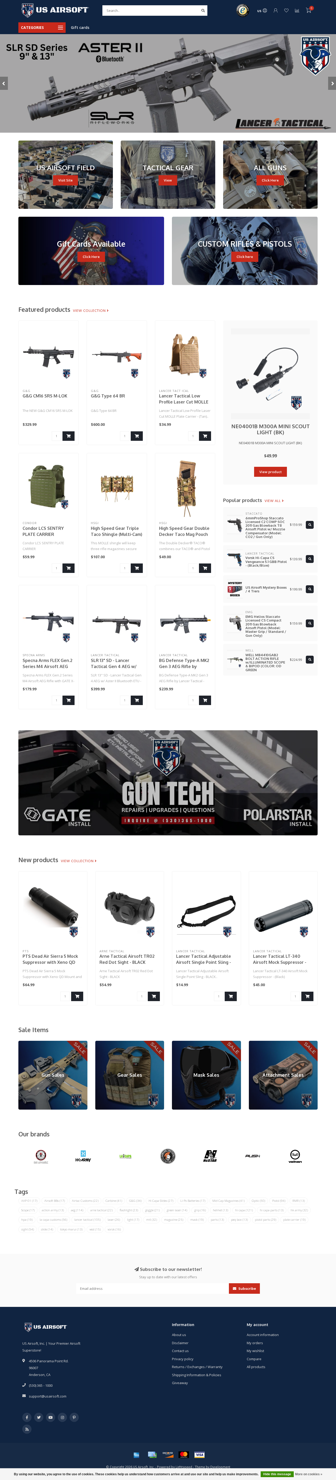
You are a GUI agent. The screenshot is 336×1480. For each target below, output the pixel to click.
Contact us (180, 1350)
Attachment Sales (263, 1043)
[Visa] (199, 1455)
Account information (263, 1334)
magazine (173, 1220)
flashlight (129, 1210)
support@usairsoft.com (47, 1396)
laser (114, 1220)
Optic (258, 1201)
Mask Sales (181, 1043)
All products (256, 1366)
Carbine (114, 1201)
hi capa (244, 1210)
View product (270, 471)
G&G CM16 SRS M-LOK (45, 396)
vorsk (114, 1229)
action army (53, 1210)
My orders (255, 1343)
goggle (152, 1210)
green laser (177, 1210)
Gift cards (80, 27)
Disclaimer (180, 1343)
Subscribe (247, 1288)
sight (27, 1229)
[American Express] (136, 1455)
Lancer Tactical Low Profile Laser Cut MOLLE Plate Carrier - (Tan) (183, 402)
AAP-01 (29, 1201)
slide (47, 1229)
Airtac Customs (85, 1201)
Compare (254, 1359)
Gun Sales (26, 1043)
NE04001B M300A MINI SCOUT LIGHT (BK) (270, 429)
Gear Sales (104, 1043)
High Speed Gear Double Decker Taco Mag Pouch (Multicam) (184, 534)
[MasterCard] (183, 1455)
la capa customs (53, 1220)
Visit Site (65, 180)
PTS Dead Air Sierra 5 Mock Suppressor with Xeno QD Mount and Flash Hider (50, 962)
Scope (28, 1210)
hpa (27, 1220)
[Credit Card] (152, 1455)
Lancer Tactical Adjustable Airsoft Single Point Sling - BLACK (203, 962)
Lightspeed (184, 1467)
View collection (90, 310)
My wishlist (255, 1350)
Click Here (270, 180)
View (168, 180)
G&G (135, 1201)
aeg (77, 1210)
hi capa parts (272, 1210)
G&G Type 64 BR (108, 396)
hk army (299, 1210)
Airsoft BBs (54, 1201)
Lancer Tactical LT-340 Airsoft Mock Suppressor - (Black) (279, 962)
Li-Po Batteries (192, 1201)
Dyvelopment (220, 1467)
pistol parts (265, 1220)
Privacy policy (182, 1359)
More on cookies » (308, 1474)
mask (197, 1220)
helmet (220, 1210)
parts (217, 1220)
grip (200, 1210)
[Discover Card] (168, 1455)
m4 (151, 1220)
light (133, 1220)
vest (95, 1229)
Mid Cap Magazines (228, 1201)
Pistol (278, 1201)
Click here (245, 256)
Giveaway (180, 1382)
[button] (4, 83)
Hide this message (277, 1474)
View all (273, 501)
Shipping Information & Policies (196, 1375)
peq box (239, 1220)
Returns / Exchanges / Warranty (197, 1366)
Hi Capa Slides (161, 1201)
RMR (298, 1201)
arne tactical (101, 1210)
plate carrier (294, 1220)
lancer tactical (87, 1220)
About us (179, 1334)
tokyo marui (71, 1229)
